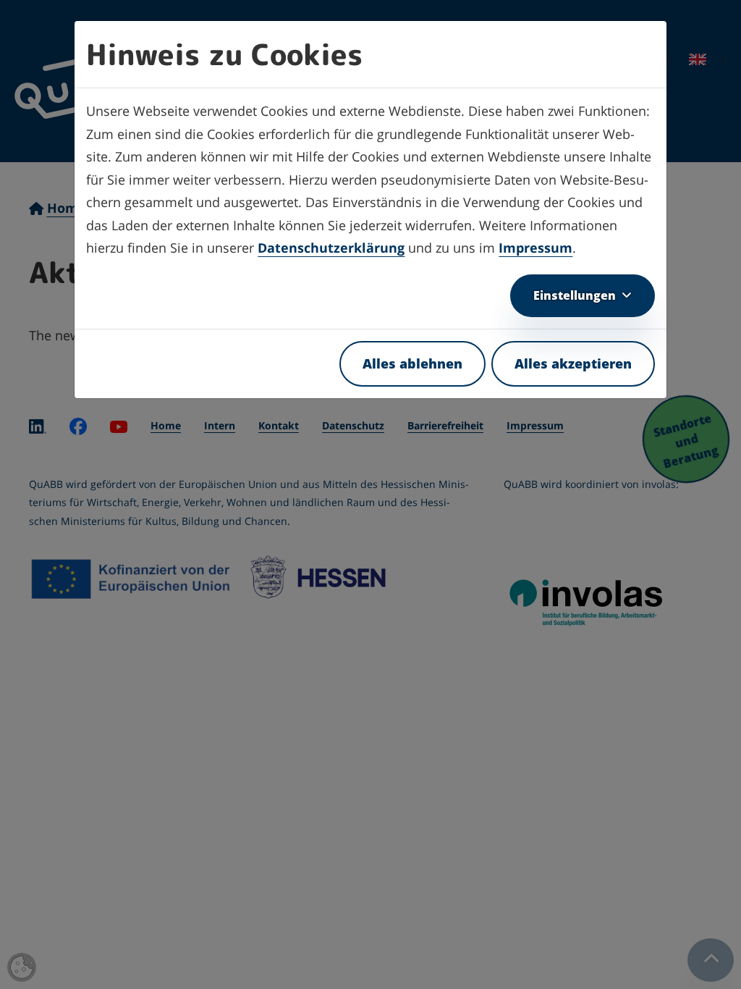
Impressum (535, 247)
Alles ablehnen (412, 363)
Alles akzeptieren (573, 363)
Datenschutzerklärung (331, 247)
